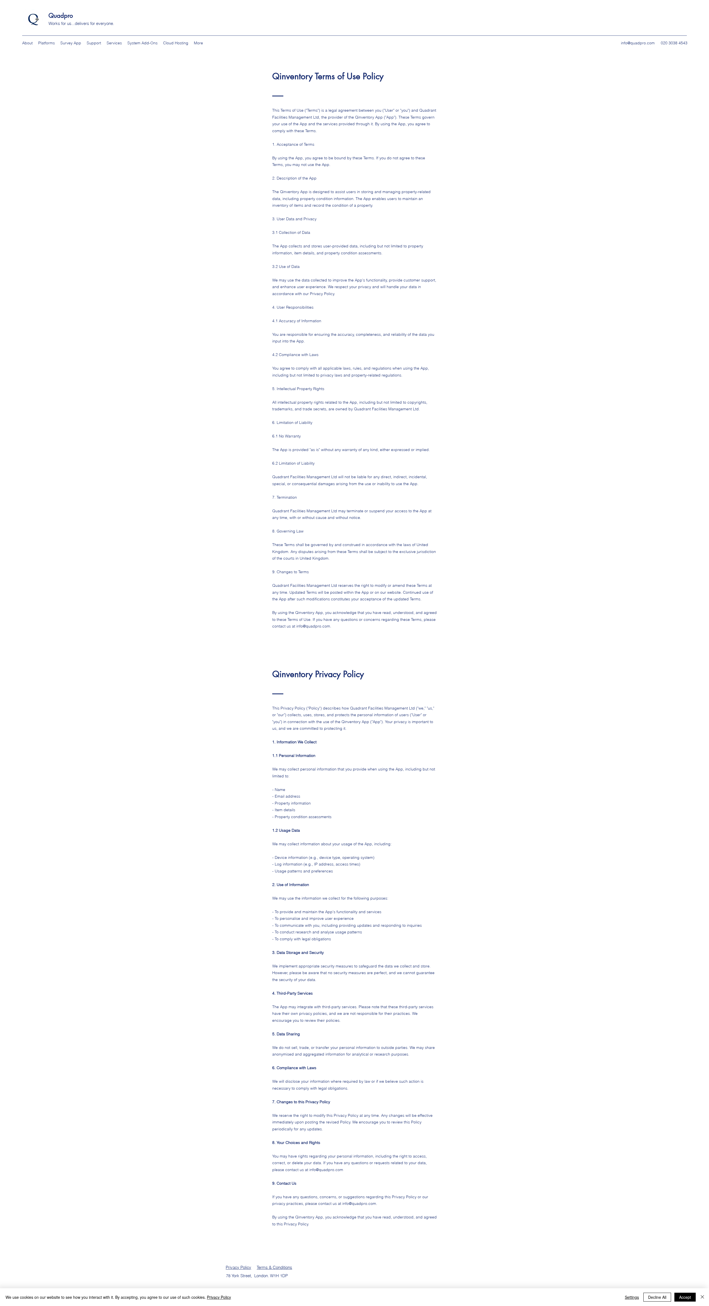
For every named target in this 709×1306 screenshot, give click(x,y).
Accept (685, 1297)
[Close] (702, 1297)
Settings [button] (632, 1297)
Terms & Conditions (274, 1267)
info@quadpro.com (638, 42)
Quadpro (61, 15)
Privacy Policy (238, 1267)
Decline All (657, 1297)
